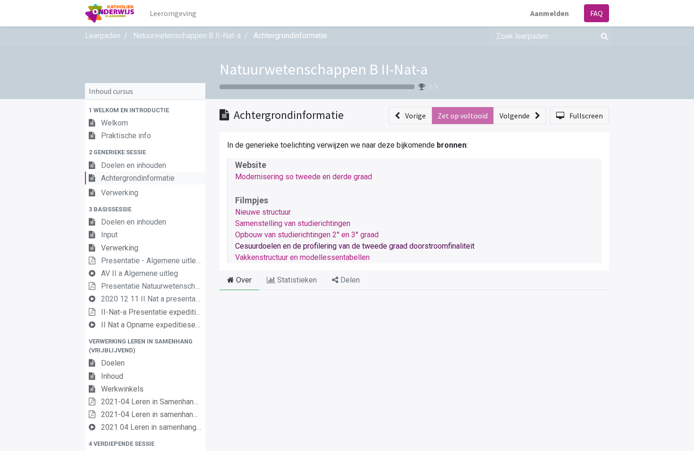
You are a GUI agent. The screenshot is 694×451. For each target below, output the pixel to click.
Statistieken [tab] (296, 280)
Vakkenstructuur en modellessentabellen (302, 257)
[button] (145, 110)
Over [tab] (243, 280)
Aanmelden (549, 13)
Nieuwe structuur (263, 212)
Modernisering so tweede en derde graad (303, 176)
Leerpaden (102, 35)
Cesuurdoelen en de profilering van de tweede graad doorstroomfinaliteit (354, 246)
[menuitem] (173, 13)
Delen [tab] (349, 280)
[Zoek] (602, 36)
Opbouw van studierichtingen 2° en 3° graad (307, 234)
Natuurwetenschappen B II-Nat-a (324, 69)
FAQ (596, 13)
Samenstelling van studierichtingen (292, 223)
